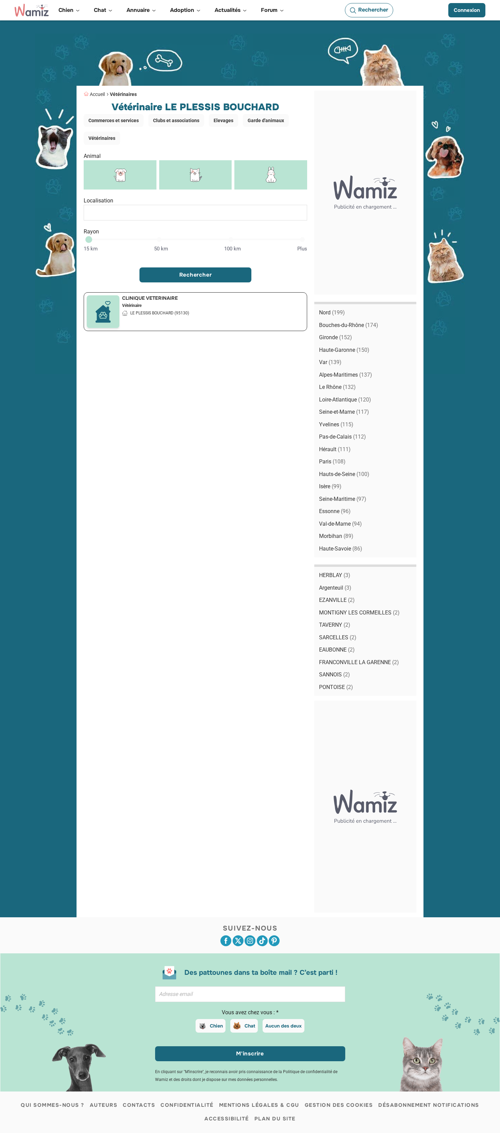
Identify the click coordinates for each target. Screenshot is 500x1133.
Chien (216, 1026)
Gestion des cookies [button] (339, 1105)
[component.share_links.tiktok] (262, 940)
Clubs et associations (176, 120)
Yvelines (336, 424)
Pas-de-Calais (342, 436)
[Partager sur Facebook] (225, 940)
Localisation (98, 200)
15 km (91, 249)
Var (330, 362)
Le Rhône (337, 387)
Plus (302, 249)
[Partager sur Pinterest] (274, 940)
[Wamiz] (32, 10)
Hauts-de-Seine (344, 474)
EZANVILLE (337, 600)
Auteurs (104, 1105)
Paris (332, 461)
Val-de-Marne (340, 524)
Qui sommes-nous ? (52, 1105)
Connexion (467, 10)
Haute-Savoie (340, 548)
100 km (232, 249)
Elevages (223, 120)
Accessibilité (226, 1118)
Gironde (335, 337)
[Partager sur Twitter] (238, 940)
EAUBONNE (337, 649)
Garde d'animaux (266, 120)
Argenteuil (335, 588)
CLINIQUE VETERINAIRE (150, 298)
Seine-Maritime (342, 499)
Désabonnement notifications (428, 1105)
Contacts (139, 1105)
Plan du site (275, 1118)
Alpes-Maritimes (345, 375)
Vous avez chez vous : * (250, 1012)
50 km (161, 249)
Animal (92, 156)
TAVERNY (334, 625)
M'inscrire (250, 1053)
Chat (250, 1026)
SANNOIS (334, 674)
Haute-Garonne (344, 350)
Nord (332, 312)
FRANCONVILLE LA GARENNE (359, 662)
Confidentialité (187, 1105)
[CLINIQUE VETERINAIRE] (103, 311)
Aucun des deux (283, 1026)
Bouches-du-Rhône (348, 325)
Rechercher (195, 274)
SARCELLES (337, 637)
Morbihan (336, 536)
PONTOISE (336, 687)
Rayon (91, 231)
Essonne (335, 511)
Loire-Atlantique (345, 399)
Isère (330, 486)
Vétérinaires (123, 94)
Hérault (335, 449)
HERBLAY (334, 575)
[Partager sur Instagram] (250, 940)
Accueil (97, 94)
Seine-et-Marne (344, 412)
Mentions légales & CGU (259, 1105)
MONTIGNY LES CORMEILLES (359, 612)
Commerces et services (113, 120)
